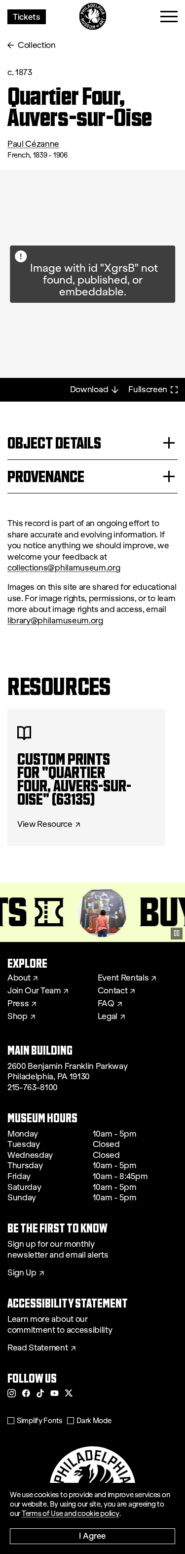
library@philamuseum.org (55, 620)
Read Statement (37, 1348)
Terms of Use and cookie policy (70, 1513)
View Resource (45, 824)
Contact (113, 991)
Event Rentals (123, 978)
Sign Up (22, 1273)
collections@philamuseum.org (63, 568)
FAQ (106, 1004)
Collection (37, 45)
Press (18, 1004)
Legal (107, 1017)
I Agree (92, 1535)
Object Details (54, 443)
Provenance (45, 476)
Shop (17, 1017)
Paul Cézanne (33, 144)
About (18, 978)
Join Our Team (34, 991)
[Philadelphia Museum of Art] (92, 16)
